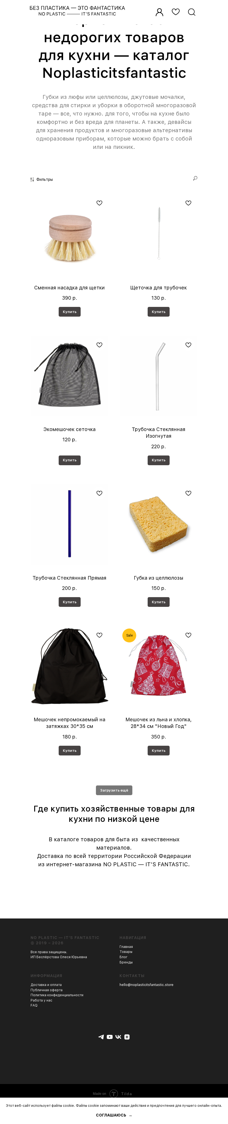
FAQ (34, 1005)
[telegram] (101, 1036)
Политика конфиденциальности (57, 995)
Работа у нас (41, 1000)
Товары (126, 952)
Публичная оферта (47, 990)
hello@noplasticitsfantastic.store (147, 985)
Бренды (126, 962)
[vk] (118, 1036)
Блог (124, 957)
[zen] (126, 1036)
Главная (126, 947)
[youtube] (109, 1036)
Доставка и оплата (46, 985)
